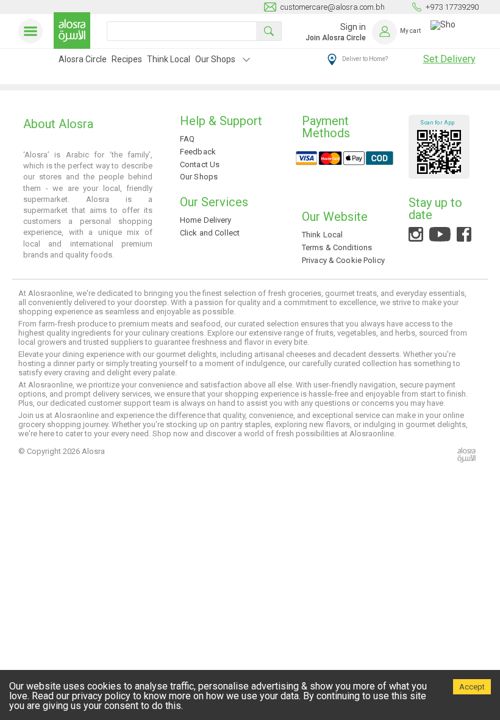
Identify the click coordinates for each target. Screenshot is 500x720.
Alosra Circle (83, 59)
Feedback (198, 151)
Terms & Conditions (337, 247)
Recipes (127, 59)
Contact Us (200, 164)
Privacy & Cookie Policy (343, 260)
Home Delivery (206, 220)
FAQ (187, 138)
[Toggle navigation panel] (33, 31)
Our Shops (215, 59)
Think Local (168, 59)
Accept (472, 686)
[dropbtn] (246, 61)
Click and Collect (210, 232)
